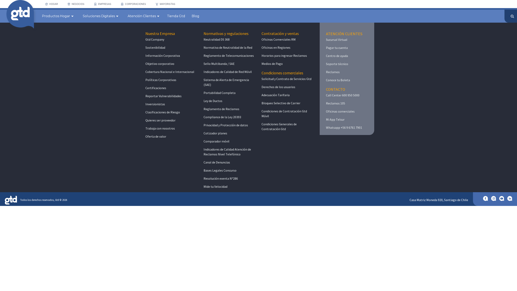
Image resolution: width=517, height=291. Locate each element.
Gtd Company (154, 39)
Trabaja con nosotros (160, 128)
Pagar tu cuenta (337, 48)
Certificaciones (155, 88)
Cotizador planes (215, 133)
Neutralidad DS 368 (217, 39)
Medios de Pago (272, 64)
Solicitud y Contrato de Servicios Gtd (286, 79)
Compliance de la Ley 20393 (222, 117)
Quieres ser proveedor (160, 120)
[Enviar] (512, 16)
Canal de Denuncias (217, 162)
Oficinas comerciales (340, 111)
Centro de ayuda (337, 56)
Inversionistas (155, 104)
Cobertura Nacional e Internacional (169, 72)
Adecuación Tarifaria (276, 95)
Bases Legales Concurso (220, 170)
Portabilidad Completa (219, 93)
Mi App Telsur (335, 119)
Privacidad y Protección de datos (226, 125)
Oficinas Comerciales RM (279, 39)
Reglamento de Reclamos (221, 109)
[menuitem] (51, 4)
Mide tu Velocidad (215, 187)
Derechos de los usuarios (278, 87)
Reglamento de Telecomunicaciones (229, 56)
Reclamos (333, 72)
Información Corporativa (162, 56)
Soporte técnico (337, 64)
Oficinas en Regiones (276, 47)
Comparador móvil (216, 141)
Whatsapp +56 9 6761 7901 (344, 127)
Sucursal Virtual (336, 40)
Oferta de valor (155, 136)
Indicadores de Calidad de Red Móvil (228, 72)
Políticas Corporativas (160, 80)
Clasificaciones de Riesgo (162, 112)
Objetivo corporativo (159, 64)
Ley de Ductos (213, 101)
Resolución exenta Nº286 (221, 178)
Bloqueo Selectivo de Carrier (281, 103)
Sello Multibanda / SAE (219, 64)
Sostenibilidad (155, 47)
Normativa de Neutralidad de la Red (228, 47)
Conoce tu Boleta (338, 80)
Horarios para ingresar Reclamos (284, 56)
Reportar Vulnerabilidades (163, 96)
